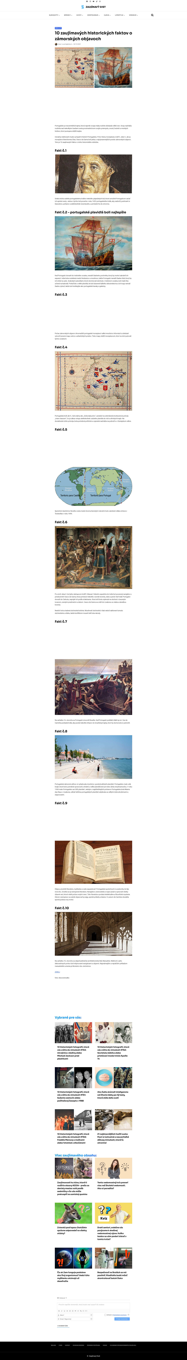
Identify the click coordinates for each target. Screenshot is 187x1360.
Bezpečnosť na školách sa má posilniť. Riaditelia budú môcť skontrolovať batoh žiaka (112, 1275)
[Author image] (56, 44)
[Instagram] (90, 1)
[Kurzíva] (61, 1311)
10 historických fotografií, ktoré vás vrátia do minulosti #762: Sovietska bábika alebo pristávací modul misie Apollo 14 (113, 1053)
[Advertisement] (89, 998)
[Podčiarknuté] (64, 1311)
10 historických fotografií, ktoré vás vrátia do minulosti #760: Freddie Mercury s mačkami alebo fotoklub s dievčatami (73, 1138)
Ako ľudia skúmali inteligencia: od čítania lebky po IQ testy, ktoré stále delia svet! (112, 1095)
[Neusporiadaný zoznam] (72, 1311)
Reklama (53, 1345)
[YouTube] (93, 1)
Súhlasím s (117, 1315)
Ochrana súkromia (78, 1345)
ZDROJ (57, 972)
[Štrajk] (67, 1311)
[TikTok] (96, 1)
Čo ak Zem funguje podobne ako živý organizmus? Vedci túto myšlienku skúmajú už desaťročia (73, 1276)
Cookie (105, 1345)
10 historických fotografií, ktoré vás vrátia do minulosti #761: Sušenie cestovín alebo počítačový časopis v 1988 (73, 1096)
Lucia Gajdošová (67, 44)
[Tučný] (59, 1311)
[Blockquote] (75, 1311)
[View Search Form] (152, 15)
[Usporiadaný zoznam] (70, 1311)
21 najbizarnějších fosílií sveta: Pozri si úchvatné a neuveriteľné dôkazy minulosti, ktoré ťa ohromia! (113, 1138)
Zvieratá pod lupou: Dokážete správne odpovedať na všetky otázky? (72, 1230)
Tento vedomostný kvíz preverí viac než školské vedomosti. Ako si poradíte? (112, 1185)
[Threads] (100, 1)
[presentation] (73, 1032)
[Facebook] (87, 1)
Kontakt (67, 1345)
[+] (86, 1311)
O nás (60, 1345)
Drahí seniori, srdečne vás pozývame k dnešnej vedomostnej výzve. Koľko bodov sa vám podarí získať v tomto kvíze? (111, 1233)
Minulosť (58, 28)
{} (83, 1311)
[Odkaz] (80, 1311)
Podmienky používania (93, 1345)
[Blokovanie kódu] (78, 1311)
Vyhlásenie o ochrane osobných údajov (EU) (123, 1345)
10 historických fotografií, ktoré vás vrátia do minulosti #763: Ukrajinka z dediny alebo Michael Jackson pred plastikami (73, 1053)
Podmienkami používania (120, 1315)
